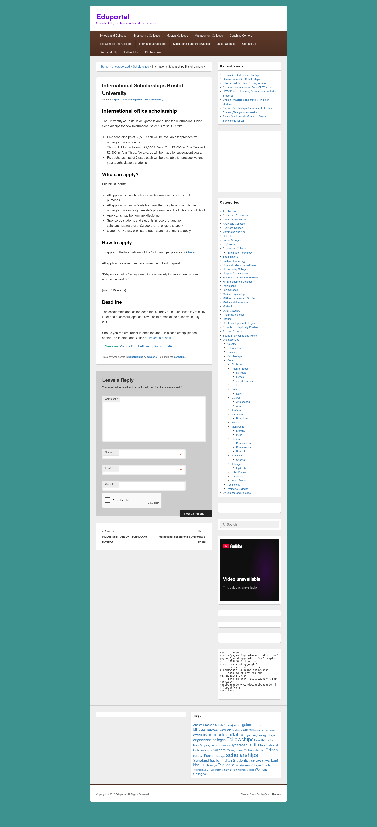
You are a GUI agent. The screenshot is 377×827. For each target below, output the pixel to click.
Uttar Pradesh (239, 472)
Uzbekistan (216, 769)
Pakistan (198, 756)
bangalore (244, 724)
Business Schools (233, 228)
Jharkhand (237, 410)
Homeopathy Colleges (235, 269)
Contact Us (249, 44)
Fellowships (234, 348)
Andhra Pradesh (241, 368)
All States (237, 364)
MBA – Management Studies (239, 298)
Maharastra (238, 426)
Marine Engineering (234, 294)
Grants (231, 352)
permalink (179, 357)
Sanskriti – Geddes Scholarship (241, 75)
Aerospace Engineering (236, 215)
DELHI (213, 735)
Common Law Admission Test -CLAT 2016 (247, 87)
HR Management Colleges (238, 281)
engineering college (264, 735)
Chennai (240, 460)
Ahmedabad (243, 402)
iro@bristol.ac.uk (160, 338)
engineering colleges (209, 739)
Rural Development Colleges (239, 323)
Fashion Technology (234, 261)
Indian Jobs (131, 52)
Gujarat (236, 397)
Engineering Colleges (146, 35)
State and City (108, 52)
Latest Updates (226, 44)
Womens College (246, 769)
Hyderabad (242, 468)
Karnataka (237, 414)
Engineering (229, 244)
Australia (219, 725)
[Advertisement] (253, 161)
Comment (111, 399)
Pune (239, 435)
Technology (233, 484)
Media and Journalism (235, 302)
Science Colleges (233, 331)
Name (108, 452)
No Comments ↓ (154, 99)
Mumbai (240, 430)
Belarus (257, 725)
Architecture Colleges (235, 219)
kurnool (240, 377)
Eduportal (112, 16)
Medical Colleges (177, 35)
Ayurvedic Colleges (234, 223)
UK (208, 769)
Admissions (229, 211)
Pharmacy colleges (234, 314)
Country (231, 344)
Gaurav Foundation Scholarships (241, 79)
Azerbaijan (230, 725)
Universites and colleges (237, 493)
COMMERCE (200, 735)
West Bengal (239, 480)
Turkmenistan (199, 769)
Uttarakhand (238, 476)
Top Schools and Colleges (116, 44)
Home (105, 66)
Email (108, 468)
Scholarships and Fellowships (191, 44)
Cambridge (237, 729)
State (230, 360)
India (253, 744)
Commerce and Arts (234, 232)
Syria (267, 760)
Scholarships (141, 66)
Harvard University (221, 745)
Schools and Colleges (113, 35)
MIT (263, 750)
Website (109, 484)
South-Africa (256, 760)
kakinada (241, 372)
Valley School (229, 769)
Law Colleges (230, 290)
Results (227, 319)
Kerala (235, 422)
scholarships (242, 754)
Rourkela (241, 451)
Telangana (237, 464)
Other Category (231, 310)
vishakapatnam (244, 381)
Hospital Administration (236, 273)
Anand (239, 406)
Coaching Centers (241, 35)
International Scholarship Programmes (244, 83)
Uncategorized (121, 66)
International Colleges (152, 44)
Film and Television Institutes (239, 265)
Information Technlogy (240, 252)
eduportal (136, 99)
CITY (235, 385)
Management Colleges (209, 35)
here (191, 252)
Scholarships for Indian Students (220, 760)
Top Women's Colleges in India (252, 765)
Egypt (248, 735)
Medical (227, 306)
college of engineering (264, 729)
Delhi (234, 389)
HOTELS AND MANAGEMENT (240, 277)
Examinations (230, 256)
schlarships (218, 756)
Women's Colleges (237, 488)
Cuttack (227, 236)
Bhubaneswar (153, 52)
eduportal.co (231, 734)
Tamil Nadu (238, 455)
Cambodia (225, 730)
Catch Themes (272, 794)
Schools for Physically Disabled (241, 327)
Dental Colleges (232, 240)
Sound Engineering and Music (240, 335)
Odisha (236, 439)
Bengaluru (242, 418)
